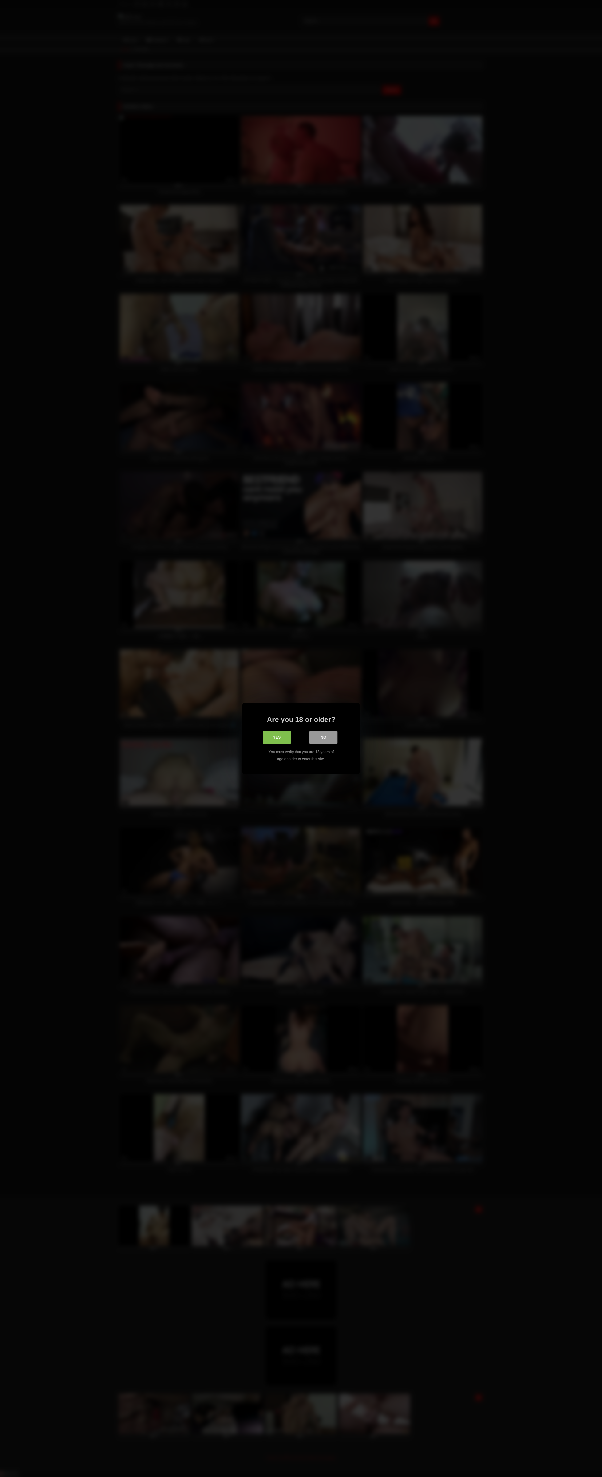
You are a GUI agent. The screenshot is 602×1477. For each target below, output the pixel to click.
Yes (277, 737)
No (323, 737)
